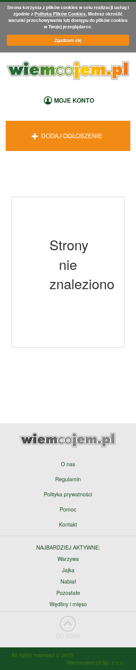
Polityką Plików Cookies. (60, 13)
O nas (68, 464)
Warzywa (68, 558)
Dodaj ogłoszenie (71, 135)
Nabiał (68, 581)
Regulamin (68, 479)
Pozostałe (68, 592)
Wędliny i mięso (68, 604)
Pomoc (68, 509)
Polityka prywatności (68, 494)
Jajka (68, 570)
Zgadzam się (68, 40)
